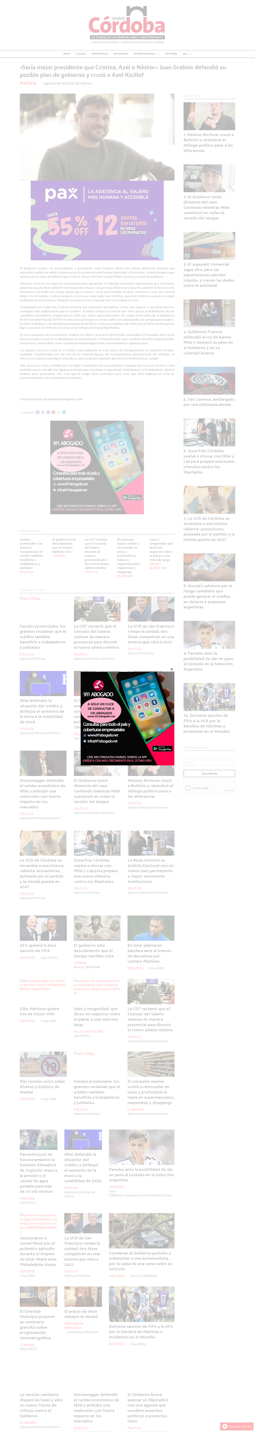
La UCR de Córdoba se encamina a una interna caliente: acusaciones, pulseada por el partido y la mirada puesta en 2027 (41, 873)
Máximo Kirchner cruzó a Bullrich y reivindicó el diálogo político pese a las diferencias (150, 788)
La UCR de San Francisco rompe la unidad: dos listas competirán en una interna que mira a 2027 (151, 634)
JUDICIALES (117, 1276)
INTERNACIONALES (144, 54)
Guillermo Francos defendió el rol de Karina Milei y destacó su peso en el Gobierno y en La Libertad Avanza (151, 711)
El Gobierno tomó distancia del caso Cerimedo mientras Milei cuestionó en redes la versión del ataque (97, 791)
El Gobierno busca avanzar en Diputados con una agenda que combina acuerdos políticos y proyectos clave (94, 714)
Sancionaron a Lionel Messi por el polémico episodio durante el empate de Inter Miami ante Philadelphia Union (38, 1251)
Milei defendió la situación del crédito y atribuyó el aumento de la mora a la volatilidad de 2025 (42, 711)
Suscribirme (209, 773)
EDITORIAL (171, 54)
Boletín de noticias (196, 747)
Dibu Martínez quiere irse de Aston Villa (39, 1011)
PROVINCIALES (100, 54)
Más (185, 54)
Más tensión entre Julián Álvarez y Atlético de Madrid (42, 1087)
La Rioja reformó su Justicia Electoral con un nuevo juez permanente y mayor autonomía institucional (151, 871)
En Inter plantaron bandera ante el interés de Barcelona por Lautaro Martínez (149, 953)
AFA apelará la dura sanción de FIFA (38, 948)
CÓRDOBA (27, 1198)
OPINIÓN (58, 556)
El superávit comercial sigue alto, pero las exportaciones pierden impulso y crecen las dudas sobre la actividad (209, 275)
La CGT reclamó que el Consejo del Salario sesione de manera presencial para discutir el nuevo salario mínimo (97, 554)
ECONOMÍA (125, 576)
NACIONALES (121, 54)
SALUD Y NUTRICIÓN (158, 566)
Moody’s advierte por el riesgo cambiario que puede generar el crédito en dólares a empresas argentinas (208, 597)
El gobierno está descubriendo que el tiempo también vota (64, 545)
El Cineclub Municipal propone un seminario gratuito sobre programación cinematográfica (37, 1325)
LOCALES (81, 54)
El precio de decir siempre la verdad (81, 1314)
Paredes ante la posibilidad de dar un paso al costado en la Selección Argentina (141, 1175)
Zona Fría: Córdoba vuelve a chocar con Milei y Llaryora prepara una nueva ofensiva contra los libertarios (95, 871)
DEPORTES (27, 958)
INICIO (66, 54)
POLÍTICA (28, 83)
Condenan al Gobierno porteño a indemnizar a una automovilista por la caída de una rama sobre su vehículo (140, 1261)
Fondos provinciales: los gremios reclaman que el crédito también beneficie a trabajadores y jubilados (31, 554)
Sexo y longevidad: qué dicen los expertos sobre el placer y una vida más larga (161, 550)
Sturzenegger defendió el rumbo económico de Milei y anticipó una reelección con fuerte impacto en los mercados (42, 794)
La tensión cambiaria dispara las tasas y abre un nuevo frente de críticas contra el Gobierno (41, 1405)
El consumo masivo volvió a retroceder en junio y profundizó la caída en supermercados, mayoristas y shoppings (128, 556)
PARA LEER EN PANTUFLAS (73, 1326)
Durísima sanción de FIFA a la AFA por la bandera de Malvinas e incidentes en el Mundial (141, 1332)
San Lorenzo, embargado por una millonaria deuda (209, 402)
